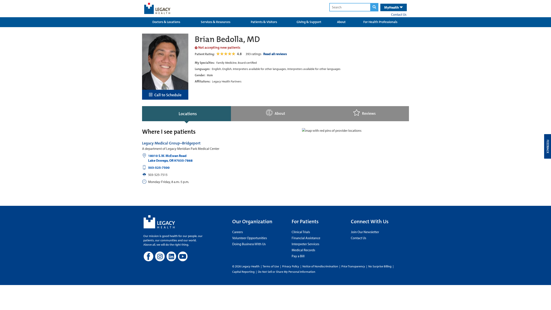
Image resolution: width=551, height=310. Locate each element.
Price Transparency (353, 266)
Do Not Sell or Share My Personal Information (286, 272)
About (341, 22)
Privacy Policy (290, 266)
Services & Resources (215, 22)
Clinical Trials (301, 232)
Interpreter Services (305, 244)
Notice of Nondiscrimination (320, 266)
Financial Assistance (306, 238)
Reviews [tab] (369, 113)
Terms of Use (271, 266)
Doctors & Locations (166, 22)
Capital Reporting (243, 272)
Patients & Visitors (264, 22)
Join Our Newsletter (365, 232)
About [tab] (280, 113)
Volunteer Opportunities (249, 238)
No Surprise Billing (380, 266)
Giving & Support (309, 22)
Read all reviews (275, 54)
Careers (237, 232)
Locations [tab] (188, 113)
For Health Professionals (380, 22)
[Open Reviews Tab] (226, 54)
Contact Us (398, 14)
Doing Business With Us (249, 244)
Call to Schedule (167, 95)
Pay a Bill (298, 256)
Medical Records (303, 250)
